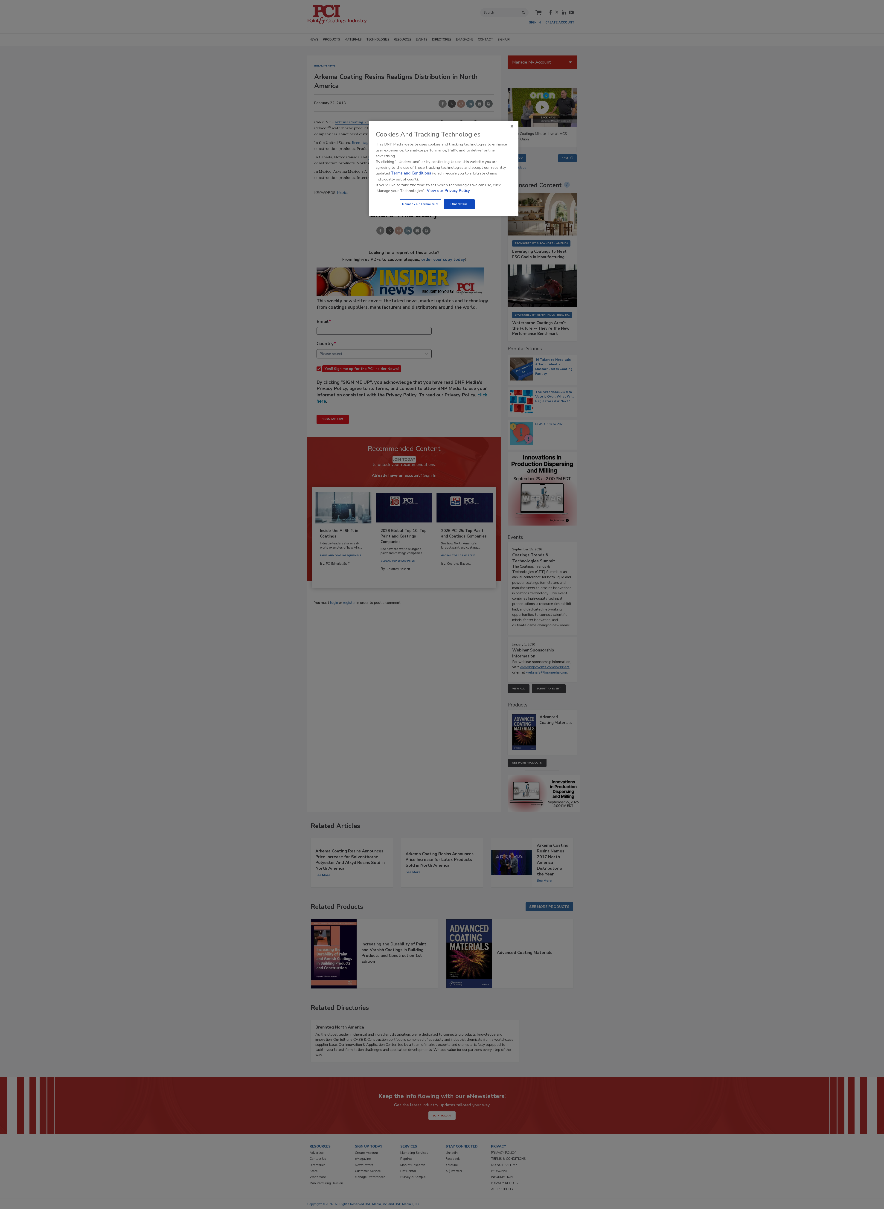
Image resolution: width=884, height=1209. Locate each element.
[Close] (512, 126)
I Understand (459, 204)
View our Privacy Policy (448, 190)
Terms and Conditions (411, 173)
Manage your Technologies (420, 204)
